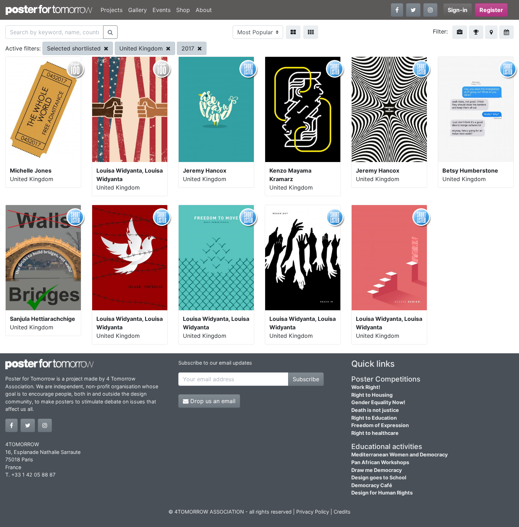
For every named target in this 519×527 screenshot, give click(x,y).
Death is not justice (375, 410)
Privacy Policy (312, 512)
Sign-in (457, 9)
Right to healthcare (375, 433)
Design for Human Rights (382, 493)
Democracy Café (371, 485)
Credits (342, 512)
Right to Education (374, 418)
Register (491, 9)
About (204, 9)
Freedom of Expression (380, 425)
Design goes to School (378, 477)
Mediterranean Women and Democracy (399, 454)
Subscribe (306, 379)
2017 (188, 48)
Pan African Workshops (380, 462)
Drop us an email (212, 401)
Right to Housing (372, 395)
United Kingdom (142, 48)
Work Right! (365, 387)
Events (162, 9)
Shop (183, 9)
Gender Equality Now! (378, 402)
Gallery (137, 9)
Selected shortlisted (74, 48)
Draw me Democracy (376, 470)
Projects (112, 9)
